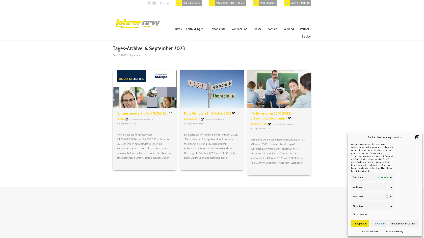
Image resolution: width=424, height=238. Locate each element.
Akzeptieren (360, 223)
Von (141, 119)
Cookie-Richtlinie (370, 231)
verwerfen (379, 223)
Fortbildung (192, 119)
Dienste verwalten (361, 214)
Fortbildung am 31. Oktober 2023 (208, 113)
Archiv (121, 119)
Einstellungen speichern (404, 223)
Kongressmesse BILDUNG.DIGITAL (142, 113)
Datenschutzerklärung (393, 231)
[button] (417, 137)
